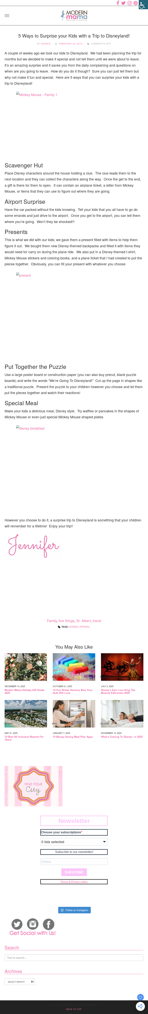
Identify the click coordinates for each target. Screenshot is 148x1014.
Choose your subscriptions (61, 832)
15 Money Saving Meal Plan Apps (73, 736)
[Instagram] (130, 3)
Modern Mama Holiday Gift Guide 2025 (24, 691)
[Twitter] (123, 3)
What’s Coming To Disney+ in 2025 (122, 736)
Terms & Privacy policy (74, 881)
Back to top (74, 1009)
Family (52, 620)
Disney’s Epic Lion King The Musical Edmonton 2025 (118, 691)
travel (97, 620)
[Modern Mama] (74, 14)
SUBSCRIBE (74, 872)
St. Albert (83, 620)
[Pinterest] (136, 3)
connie (45, 43)
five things (66, 620)
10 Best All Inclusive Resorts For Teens (24, 738)
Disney (74, 626)
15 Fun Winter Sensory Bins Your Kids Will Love (72, 691)
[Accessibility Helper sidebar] (143, 4)
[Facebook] (118, 3)
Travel (85, 626)
